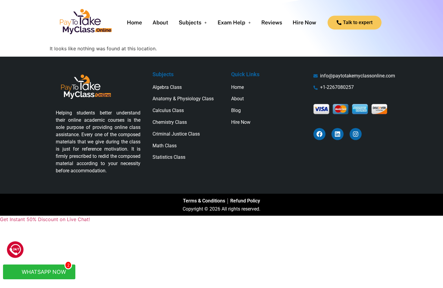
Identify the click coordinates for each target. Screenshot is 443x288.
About (160, 22)
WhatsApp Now (45, 270)
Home (134, 22)
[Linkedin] (337, 134)
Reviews (271, 22)
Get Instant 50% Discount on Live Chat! (45, 219)
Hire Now (304, 22)
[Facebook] (319, 134)
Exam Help (231, 22)
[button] (193, 22)
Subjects (190, 22)
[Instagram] (356, 134)
